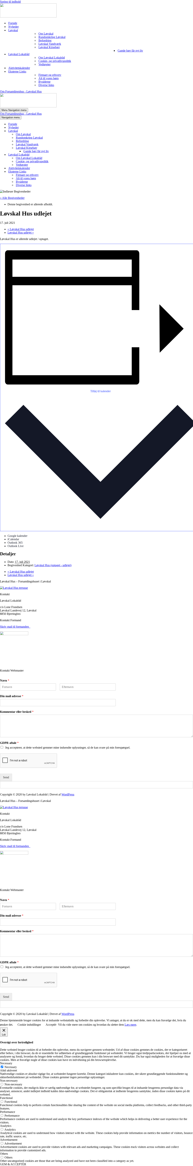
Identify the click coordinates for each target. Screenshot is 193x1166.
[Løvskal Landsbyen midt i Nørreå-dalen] (28, 16)
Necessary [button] (6, 1063)
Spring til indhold (10, 1)
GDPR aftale (9, 742)
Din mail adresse (11, 696)
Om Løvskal (45, 33)
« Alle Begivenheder (12, 197)
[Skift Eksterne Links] (66, 171)
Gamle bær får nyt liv (130, 50)
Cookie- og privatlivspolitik (54, 61)
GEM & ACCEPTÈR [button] (13, 1164)
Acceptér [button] (51, 1024)
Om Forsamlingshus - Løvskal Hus (21, 91)
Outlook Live (16, 546)
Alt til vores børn (48, 78)
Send (6, 777)
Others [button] (4, 1153)
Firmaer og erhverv (49, 74)
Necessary (11, 1067)
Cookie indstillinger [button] (29, 1024)
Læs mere (130, 1024)
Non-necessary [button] (9, 1080)
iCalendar (13, 539)
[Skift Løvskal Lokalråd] (66, 154)
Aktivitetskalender (19, 68)
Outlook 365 (15, 542)
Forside (12, 23)
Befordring (44, 40)
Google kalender (17, 535)
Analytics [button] (5, 1125)
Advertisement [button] (8, 1139)
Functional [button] (6, 1098)
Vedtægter (44, 64)
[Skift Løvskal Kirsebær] (66, 148)
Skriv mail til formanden (15, 626)
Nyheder (13, 26)
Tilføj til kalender (100, 391)
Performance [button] (7, 1111)
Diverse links (46, 85)
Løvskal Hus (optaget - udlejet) (52, 565)
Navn (4, 680)
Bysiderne (44, 81)
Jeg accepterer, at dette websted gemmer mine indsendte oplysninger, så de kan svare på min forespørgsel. (67, 747)
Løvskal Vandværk (49, 43)
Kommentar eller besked (17, 711)
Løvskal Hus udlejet (21, 229)
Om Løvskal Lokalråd (51, 57)
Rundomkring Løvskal (51, 37)
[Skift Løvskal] (66, 131)
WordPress (67, 794)
